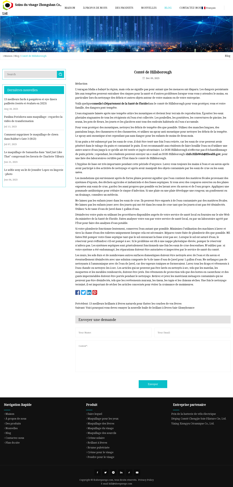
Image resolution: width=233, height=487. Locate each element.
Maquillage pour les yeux (103, 418)
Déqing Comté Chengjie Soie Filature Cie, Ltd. (198, 418)
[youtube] (137, 472)
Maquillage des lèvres (101, 423)
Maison (70, 7)
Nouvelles (149, 7)
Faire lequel (95, 414)
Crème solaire (96, 438)
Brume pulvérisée (99, 447)
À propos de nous (95, 7)
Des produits (124, 7)
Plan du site (13, 442)
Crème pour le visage (100, 452)
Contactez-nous (191, 7)
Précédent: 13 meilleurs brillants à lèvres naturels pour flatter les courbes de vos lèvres (128, 303)
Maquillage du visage (101, 428)
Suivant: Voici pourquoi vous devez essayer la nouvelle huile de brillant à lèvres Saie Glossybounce (134, 307)
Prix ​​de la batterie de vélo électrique (193, 414)
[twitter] (105, 472)
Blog (168, 7)
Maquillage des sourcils (102, 433)
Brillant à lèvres (97, 442)
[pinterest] (113, 472)
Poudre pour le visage (101, 457)
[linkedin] (121, 472)
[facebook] (97, 472)
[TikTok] (129, 472)
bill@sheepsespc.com (120, 483)
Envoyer (153, 384)
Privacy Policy (146, 479)
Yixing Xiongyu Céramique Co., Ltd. (192, 423)
